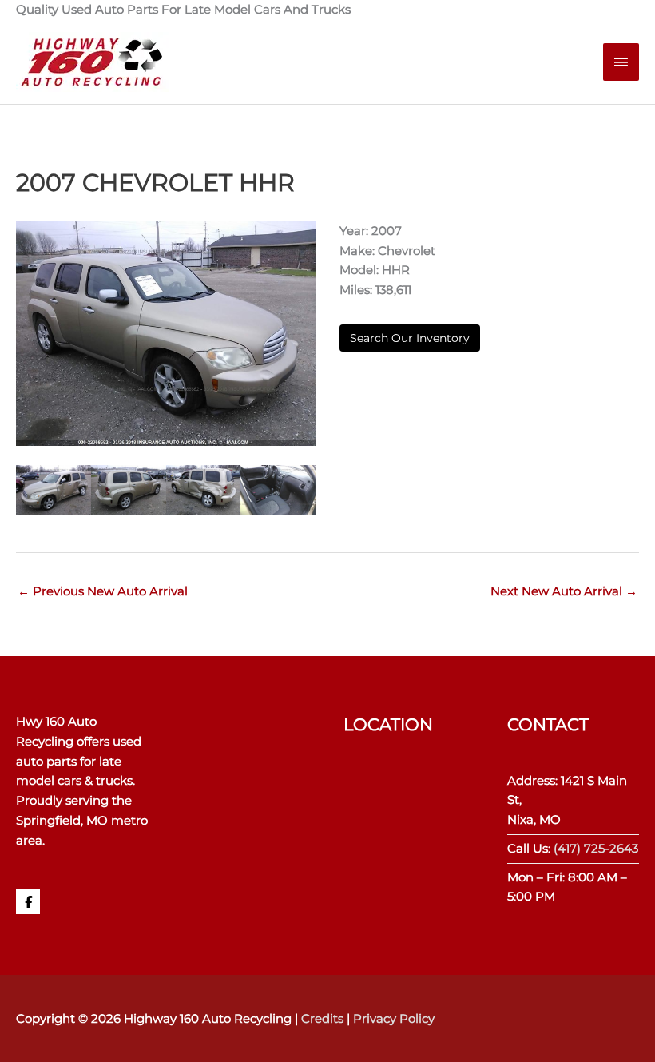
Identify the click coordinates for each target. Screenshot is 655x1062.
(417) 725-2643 (596, 848)
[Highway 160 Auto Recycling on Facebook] (28, 901)
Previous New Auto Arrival (103, 591)
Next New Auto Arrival (563, 591)
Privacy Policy (394, 1018)
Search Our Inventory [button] (410, 338)
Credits (322, 1018)
